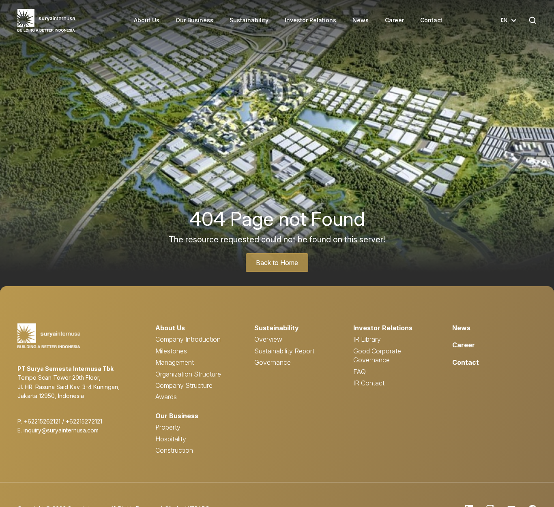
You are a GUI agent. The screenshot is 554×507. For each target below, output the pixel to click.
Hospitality (170, 439)
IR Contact (368, 383)
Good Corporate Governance (377, 355)
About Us (146, 20)
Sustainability (249, 20)
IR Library (367, 339)
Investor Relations (310, 20)
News (360, 20)
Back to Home (277, 263)
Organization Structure (188, 374)
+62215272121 (84, 421)
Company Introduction (188, 339)
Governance (272, 362)
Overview (268, 339)
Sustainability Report (284, 351)
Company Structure (184, 385)
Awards (166, 397)
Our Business (194, 20)
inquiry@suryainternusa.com (61, 430)
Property (167, 427)
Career (394, 20)
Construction (174, 450)
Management (174, 362)
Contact (431, 20)
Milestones (171, 351)
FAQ (359, 372)
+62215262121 (42, 421)
